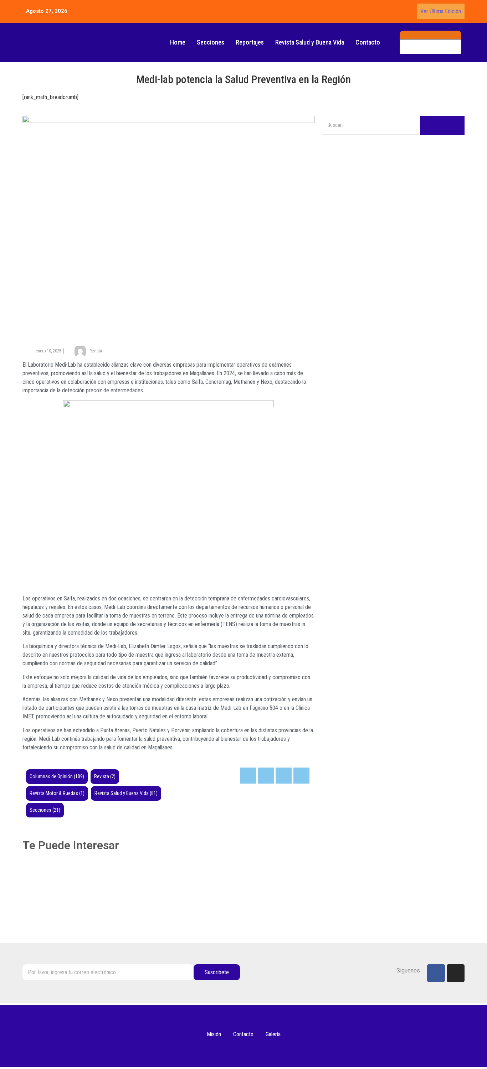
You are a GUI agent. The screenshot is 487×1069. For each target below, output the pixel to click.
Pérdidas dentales (53, 876)
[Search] (442, 125)
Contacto (367, 42)
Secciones (210, 42)
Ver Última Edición (440, 11)
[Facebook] (436, 973)
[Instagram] (456, 973)
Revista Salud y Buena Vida (309, 42)
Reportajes (250, 42)
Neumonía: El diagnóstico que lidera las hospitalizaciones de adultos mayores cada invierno (165, 916)
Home (177, 42)
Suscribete (217, 972)
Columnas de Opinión (48, 906)
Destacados (91, 906)
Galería (273, 1034)
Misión (214, 1034)
